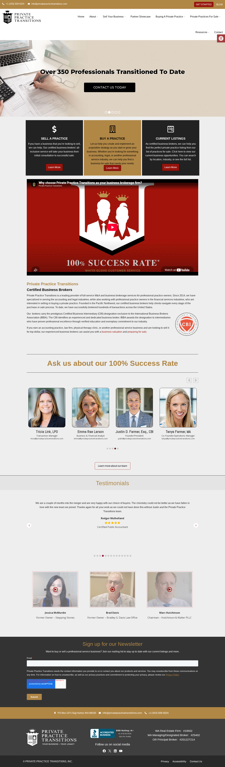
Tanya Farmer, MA (134, 431)
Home (81, 16)
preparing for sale (137, 331)
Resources (201, 32)
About (92, 16)
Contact (218, 32)
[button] (221, 38)
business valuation (112, 331)
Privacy (165, 761)
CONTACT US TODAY (109, 87)
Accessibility (179, 761)
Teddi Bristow (178, 431)
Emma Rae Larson (47, 431)
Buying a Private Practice (169, 16)
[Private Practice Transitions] (28, 17)
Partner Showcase (141, 16)
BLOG (219, 4)
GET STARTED (204, 4)
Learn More (54, 167)
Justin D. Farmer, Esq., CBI (91, 431)
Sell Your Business (113, 16)
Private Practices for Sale (204, 16)
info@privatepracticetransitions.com (49, 3)
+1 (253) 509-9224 (15, 3)
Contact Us (196, 761)
